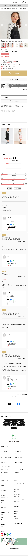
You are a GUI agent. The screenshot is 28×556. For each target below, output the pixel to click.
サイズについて (17, 494)
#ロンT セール (13, 425)
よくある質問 (16, 504)
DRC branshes (3, 488)
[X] (5, 534)
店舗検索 (2, 526)
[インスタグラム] (2, 534)
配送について (16, 489)
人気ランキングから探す (5, 466)
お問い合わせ (16, 506)
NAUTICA (2, 500)
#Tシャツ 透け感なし (7, 422)
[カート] (25, 2)
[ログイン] (23, 2)
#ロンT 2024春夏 (14, 427)
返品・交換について (17, 491)
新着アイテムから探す (5, 462)
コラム (2, 519)
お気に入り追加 (15, 79)
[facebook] (10, 534)
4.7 (14, 158)
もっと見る (14, 396)
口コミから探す (17, 472)
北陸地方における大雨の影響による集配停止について (14, 5)
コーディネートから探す (19, 469)
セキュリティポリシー (18, 521)
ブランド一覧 (3, 483)
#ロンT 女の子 (22, 422)
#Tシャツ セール (14, 419)
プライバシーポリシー (18, 523)
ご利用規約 (16, 518)
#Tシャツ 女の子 (8, 419)
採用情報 (15, 516)
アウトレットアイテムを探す (20, 457)
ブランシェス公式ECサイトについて (20, 484)
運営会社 (15, 513)
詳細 (17, 61)
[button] (2, 25)
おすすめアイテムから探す (6, 457)
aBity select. (3, 495)
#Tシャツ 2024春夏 (15, 422)
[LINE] (8, 534)
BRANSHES (14, 548)
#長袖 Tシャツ (20, 419)
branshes (4, 49)
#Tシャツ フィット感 (21, 425)
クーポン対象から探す (19, 460)
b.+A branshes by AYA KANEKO (6, 492)
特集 (2, 514)
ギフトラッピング (17, 501)
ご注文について (17, 486)
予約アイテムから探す (19, 462)
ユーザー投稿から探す (5, 472)
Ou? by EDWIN (3, 490)
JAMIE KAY (3, 505)
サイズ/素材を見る (15, 101)
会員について (16, 496)
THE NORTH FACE (4, 497)
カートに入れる (15, 73)
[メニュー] (3, 2)
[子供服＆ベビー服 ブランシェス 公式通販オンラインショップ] (13, 2)
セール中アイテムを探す (5, 460)
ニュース (2, 517)
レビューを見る (13, 66)
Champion (3, 502)
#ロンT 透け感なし (6, 425)
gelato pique (3, 507)
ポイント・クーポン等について (19, 499)
